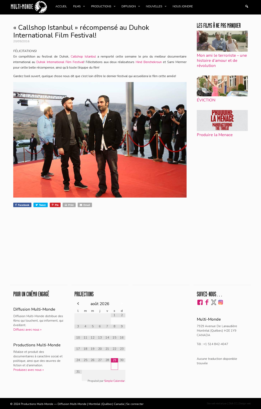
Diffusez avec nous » (27, 330)
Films (77, 6)
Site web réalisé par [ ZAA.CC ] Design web (229, 403)
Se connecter (135, 404)
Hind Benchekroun (149, 62)
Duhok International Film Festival (60, 62)
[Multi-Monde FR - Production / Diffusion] (28, 7)
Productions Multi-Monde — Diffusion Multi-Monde (54, 404)
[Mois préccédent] (78, 303)
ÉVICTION (206, 100)
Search (246, 6)
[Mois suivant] (121, 303)
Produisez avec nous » (28, 370)
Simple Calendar (114, 381)
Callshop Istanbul (83, 56)
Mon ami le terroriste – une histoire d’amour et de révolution (222, 60)
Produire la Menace (215, 135)
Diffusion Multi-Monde (34, 309)
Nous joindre (183, 6)
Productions (101, 6)
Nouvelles (154, 6)
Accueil (61, 6)
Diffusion (129, 6)
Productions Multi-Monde (37, 345)
